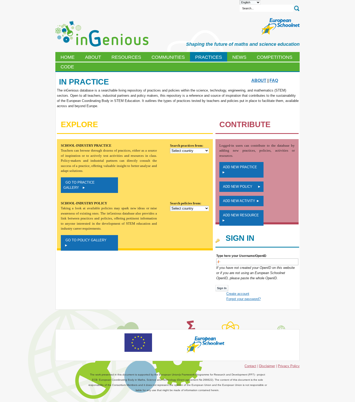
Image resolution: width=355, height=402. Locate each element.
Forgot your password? (243, 299)
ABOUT (258, 80)
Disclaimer (267, 366)
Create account (237, 294)
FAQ (273, 80)
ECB (101, 34)
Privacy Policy (289, 366)
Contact (250, 366)
